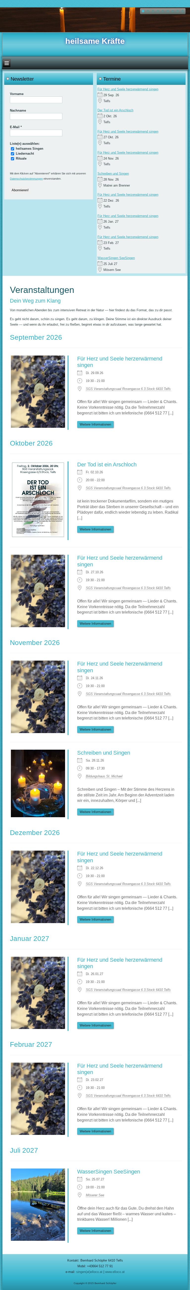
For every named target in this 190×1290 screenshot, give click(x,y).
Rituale (20, 158)
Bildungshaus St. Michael (104, 776)
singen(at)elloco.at (89, 1272)
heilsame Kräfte (95, 41)
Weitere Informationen (95, 424)
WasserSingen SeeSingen (116, 258)
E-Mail (16, 127)
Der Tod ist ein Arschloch (115, 110)
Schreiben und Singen (113, 173)
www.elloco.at (115, 1272)
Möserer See (95, 1195)
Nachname (18, 110)
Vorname (17, 94)
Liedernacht (24, 153)
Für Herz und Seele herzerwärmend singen (127, 89)
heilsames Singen (29, 148)
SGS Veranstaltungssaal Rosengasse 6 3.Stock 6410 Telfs (128, 389)
